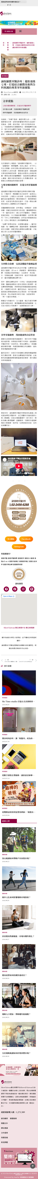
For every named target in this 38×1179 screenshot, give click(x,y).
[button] (8, 31)
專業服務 (8, 46)
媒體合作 (4, 1123)
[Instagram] (23, 589)
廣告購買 (4, 1118)
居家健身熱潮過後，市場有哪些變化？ (18, 936)
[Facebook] (14, 589)
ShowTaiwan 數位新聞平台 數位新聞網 (19, 627)
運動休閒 (4, 854)
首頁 (3, 44)
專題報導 (13, 1118)
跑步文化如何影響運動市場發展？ (16, 897)
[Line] (31, 589)
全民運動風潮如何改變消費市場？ (16, 1053)
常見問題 (4, 1142)
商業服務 (4, 808)
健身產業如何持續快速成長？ (10, 2)
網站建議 (4, 1128)
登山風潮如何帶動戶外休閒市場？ (16, 858)
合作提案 (4, 1133)
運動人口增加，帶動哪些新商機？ (16, 1014)
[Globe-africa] (6, 589)
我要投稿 (4, 1137)
